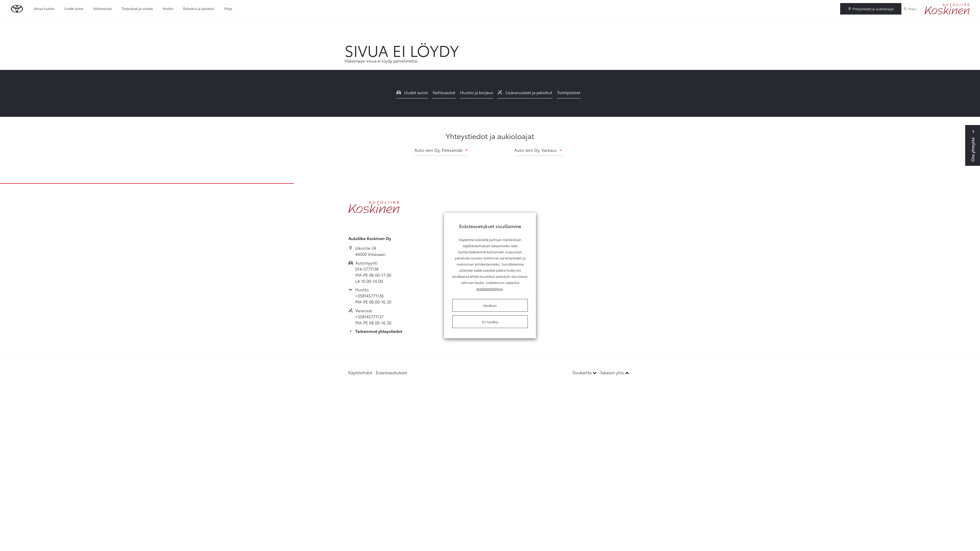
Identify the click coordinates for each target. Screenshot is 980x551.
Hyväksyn (490, 305)
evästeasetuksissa (489, 288)
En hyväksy (490, 321)
